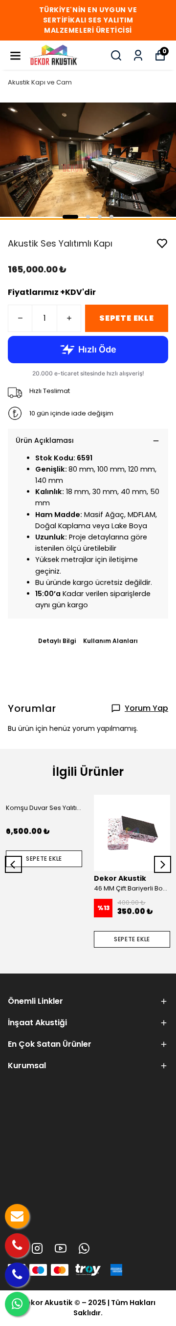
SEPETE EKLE (126, 318)
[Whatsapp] (84, 1248)
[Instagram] (37, 1248)
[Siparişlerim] (138, 55)
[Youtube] (60, 1248)
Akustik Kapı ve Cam (40, 82)
